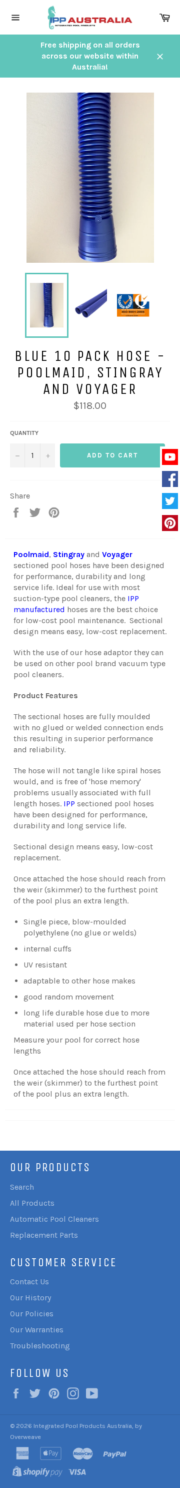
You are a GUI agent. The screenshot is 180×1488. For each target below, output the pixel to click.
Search (22, 1187)
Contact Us (29, 1281)
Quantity (24, 432)
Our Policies (32, 1313)
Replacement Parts (44, 1235)
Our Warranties (37, 1329)
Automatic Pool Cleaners (54, 1219)
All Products (32, 1203)
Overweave (25, 1436)
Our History (30, 1297)
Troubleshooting (40, 1345)
